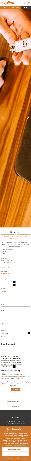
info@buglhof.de (5, 268)
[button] (2, 117)
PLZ (2, 317)
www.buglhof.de (5, 273)
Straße (2, 311)
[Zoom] (15, 116)
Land (2, 330)
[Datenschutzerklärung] (2, 373)
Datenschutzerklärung (13, 374)
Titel (7, 279)
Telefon (3, 336)
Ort (2, 323)
